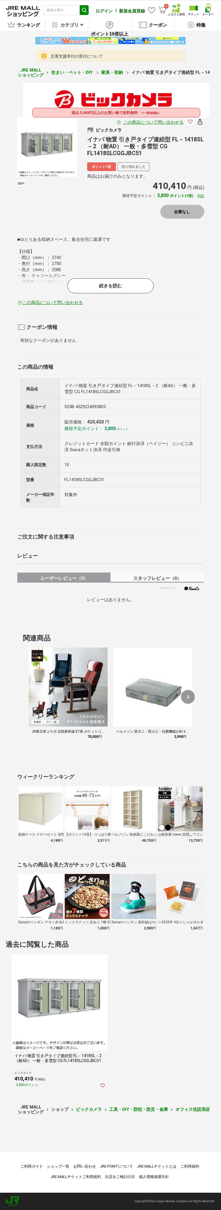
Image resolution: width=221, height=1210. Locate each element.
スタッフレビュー (157, 578)
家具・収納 (112, 72)
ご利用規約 (189, 1166)
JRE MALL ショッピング (31, 72)
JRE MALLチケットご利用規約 (75, 1177)
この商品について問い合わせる (153, 122)
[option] (47, 147)
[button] (188, 697)
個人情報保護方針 (154, 1177)
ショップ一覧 (58, 1166)
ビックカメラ (89, 1109)
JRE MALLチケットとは (156, 1166)
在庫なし (182, 211)
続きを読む (110, 285)
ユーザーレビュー (64, 578)
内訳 (200, 196)
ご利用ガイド (31, 1166)
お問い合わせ (84, 1166)
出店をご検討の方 (120, 1177)
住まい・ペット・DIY (72, 72)
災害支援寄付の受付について (77, 56)
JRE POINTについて (116, 1166)
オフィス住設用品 (193, 1109)
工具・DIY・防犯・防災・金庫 (138, 1109)
